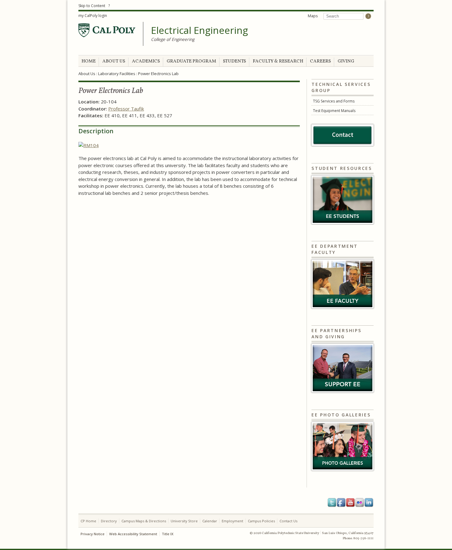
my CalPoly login (92, 15)
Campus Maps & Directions (143, 521)
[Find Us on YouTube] (350, 502)
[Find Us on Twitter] (332, 502)
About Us (86, 73)
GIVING (346, 61)
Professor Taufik (126, 109)
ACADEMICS (146, 61)
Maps (313, 15)
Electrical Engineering (199, 30)
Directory (109, 521)
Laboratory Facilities (116, 73)
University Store (184, 521)
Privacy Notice (93, 534)
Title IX (167, 534)
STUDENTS (234, 61)
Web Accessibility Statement (133, 534)
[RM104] (88, 145)
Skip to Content (91, 5)
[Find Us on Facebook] (341, 502)
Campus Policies (261, 521)
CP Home (88, 521)
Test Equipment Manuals (334, 110)
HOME (88, 61)
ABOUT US (113, 61)
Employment (232, 521)
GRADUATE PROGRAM (191, 61)
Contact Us (288, 521)
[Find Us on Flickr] (359, 502)
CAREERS (320, 61)
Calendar (209, 521)
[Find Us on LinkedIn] (369, 502)
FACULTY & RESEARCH (278, 61)
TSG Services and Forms (334, 101)
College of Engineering (172, 39)
